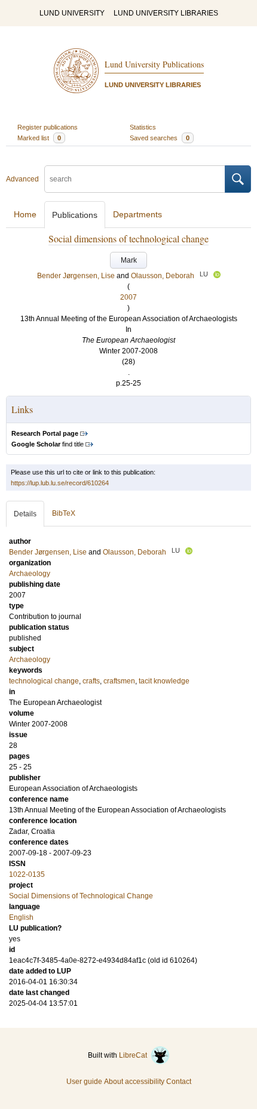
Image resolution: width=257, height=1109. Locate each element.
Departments (137, 214)
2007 (128, 297)
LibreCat (135, 1055)
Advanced (22, 179)
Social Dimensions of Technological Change (81, 896)
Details (25, 514)
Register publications (47, 127)
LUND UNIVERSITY (72, 13)
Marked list (39, 137)
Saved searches (159, 137)
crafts (91, 681)
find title (47, 444)
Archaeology (29, 659)
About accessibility (134, 1081)
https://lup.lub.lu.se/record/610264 (60, 482)
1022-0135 (27, 874)
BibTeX (63, 513)
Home (25, 214)
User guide (84, 1081)
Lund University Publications (154, 64)
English (21, 917)
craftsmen (119, 681)
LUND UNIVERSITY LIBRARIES (166, 13)
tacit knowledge (164, 681)
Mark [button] (129, 260)
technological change (44, 681)
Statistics (143, 127)
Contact (178, 1081)
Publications (74, 215)
